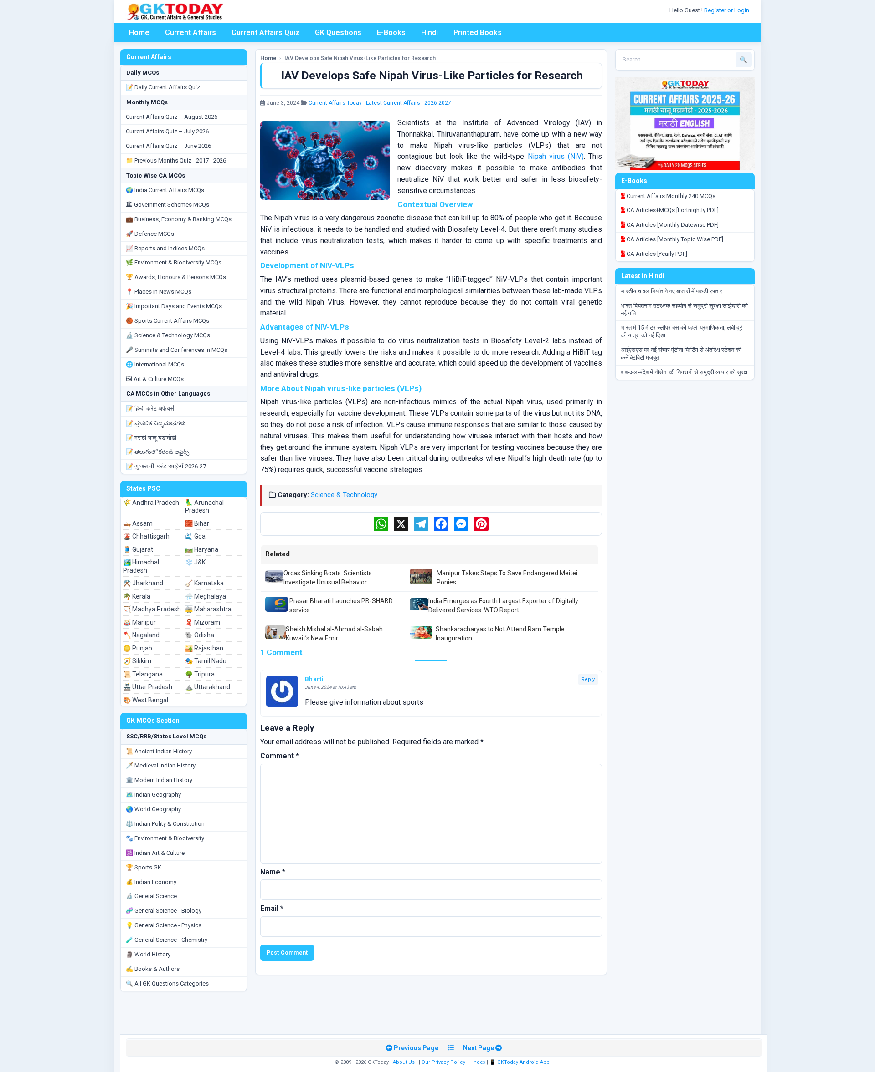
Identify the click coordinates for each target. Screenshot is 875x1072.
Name (272, 872)
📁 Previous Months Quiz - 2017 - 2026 (176, 160)
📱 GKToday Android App (520, 1062)
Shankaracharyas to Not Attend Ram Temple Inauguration (500, 633)
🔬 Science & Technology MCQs (168, 335)
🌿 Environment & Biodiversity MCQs (173, 262)
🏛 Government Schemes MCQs (167, 204)
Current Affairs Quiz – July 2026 (167, 131)
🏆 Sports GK (143, 867)
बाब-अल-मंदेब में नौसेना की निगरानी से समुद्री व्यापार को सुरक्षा (685, 372)
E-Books (391, 32)
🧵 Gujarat (138, 549)
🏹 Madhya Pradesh (152, 609)
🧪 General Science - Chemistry (166, 939)
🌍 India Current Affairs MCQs (165, 190)
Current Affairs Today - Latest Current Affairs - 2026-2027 (380, 103)
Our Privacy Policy (443, 1062)
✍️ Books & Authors (153, 968)
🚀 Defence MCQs (150, 233)
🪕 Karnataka (204, 583)
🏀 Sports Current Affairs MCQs (167, 320)
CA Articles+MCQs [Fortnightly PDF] (672, 210)
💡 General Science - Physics (163, 925)
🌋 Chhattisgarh (146, 536)
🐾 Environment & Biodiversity (165, 838)
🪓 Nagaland (141, 635)
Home (139, 32)
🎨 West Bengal (145, 700)
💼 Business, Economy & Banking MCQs (179, 219)
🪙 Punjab (137, 648)
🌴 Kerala (136, 596)
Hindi (429, 32)
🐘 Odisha (199, 635)
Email (271, 908)
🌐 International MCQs (155, 364)
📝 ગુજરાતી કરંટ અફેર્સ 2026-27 (166, 466)
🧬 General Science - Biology (163, 910)
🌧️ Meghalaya (205, 596)
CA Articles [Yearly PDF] (656, 253)
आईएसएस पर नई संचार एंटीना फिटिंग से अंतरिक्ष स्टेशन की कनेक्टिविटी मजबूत (681, 353)
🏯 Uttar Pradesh (147, 687)
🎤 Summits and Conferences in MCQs (176, 349)
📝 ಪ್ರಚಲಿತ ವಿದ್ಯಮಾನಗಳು (156, 423)
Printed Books (477, 32)
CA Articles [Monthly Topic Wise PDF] (674, 239)
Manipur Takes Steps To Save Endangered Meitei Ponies (507, 577)
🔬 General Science (151, 896)
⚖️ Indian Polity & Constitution (165, 823)
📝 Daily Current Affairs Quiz (163, 87)
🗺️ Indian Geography (153, 794)
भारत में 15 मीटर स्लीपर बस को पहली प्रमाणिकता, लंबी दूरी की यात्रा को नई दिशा (682, 331)
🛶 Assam (138, 523)
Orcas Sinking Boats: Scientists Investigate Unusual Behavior (327, 577)
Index (478, 1062)
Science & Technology (344, 495)
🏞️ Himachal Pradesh (141, 566)
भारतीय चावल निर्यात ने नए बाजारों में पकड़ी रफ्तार (671, 291)
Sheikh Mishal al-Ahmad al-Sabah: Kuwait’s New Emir (335, 633)
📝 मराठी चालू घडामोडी (151, 437)
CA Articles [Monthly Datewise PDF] (672, 224)
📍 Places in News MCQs (158, 291)
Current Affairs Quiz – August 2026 (171, 116)
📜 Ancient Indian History (159, 751)
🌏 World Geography (153, 809)
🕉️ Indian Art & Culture (155, 852)
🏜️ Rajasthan (204, 648)
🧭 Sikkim (137, 661)
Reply (588, 679)
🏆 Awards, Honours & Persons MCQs (176, 277)
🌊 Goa (195, 536)
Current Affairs (190, 32)
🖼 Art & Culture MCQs (155, 379)
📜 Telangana (143, 674)
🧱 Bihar (197, 523)
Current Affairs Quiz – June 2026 (168, 145)
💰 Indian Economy (151, 882)
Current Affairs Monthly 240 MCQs (670, 196)
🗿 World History (148, 954)
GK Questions (338, 32)
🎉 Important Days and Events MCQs (174, 306)
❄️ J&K (195, 562)
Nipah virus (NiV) (556, 156)
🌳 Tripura (200, 674)
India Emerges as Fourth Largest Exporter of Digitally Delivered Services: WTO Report (503, 605)
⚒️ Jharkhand (143, 583)
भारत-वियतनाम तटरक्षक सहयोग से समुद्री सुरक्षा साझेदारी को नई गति (684, 309)
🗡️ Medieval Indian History (161, 765)
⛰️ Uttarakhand (207, 687)
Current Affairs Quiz (265, 32)
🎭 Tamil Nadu (205, 661)
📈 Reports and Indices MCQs (165, 248)
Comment (279, 756)
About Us (404, 1062)
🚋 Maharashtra (208, 609)
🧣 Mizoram (202, 622)
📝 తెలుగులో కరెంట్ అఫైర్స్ (157, 451)
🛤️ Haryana (201, 549)
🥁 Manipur (139, 622)
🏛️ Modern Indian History (159, 780)
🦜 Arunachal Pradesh (204, 506)
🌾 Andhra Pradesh (151, 502)
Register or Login (727, 10)
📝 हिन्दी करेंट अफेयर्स (150, 408)
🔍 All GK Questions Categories (167, 983)
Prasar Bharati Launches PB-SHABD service (341, 605)
